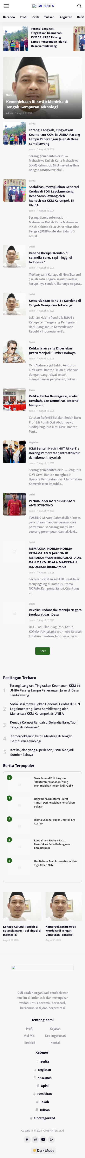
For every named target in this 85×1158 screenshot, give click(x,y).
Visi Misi (29, 1035)
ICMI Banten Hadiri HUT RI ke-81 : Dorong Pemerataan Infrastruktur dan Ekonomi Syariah (54, 453)
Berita (32, 124)
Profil (23, 17)
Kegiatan (65, 17)
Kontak (55, 1043)
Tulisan (49, 17)
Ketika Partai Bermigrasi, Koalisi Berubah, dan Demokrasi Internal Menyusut (54, 400)
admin (22, 113)
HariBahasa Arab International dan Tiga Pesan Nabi (55, 863)
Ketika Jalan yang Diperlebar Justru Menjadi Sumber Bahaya (51, 104)
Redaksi (29, 1043)
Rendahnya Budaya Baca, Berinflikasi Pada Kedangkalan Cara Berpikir (52, 844)
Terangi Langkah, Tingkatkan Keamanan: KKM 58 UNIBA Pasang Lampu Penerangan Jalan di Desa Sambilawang (49, 37)
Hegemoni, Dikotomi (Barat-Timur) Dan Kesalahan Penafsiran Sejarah (54, 803)
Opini (22, 95)
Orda (35, 17)
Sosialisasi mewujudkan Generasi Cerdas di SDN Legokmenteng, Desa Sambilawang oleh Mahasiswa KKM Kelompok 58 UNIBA (54, 196)
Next (42, 650)
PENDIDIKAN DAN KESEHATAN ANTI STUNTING (52, 503)
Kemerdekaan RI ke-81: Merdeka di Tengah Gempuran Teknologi (55, 303)
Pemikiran (44, 1094)
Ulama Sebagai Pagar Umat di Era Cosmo (54, 821)
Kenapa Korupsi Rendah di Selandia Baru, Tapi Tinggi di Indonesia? (50, 257)
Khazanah (45, 1077)
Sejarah (55, 1028)
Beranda (9, 17)
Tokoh (44, 1102)
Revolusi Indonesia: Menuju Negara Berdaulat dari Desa (55, 612)
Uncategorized (44, 1118)
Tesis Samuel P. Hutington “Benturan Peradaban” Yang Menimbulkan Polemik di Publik (53, 782)
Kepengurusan (55, 1035)
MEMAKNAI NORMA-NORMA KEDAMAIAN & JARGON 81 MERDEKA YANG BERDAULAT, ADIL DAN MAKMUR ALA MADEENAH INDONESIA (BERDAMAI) (55, 558)
